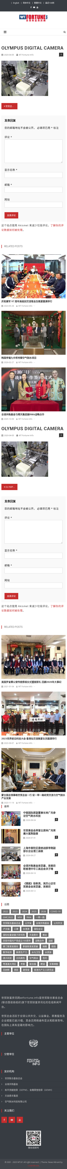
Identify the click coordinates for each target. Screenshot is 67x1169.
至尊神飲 (53, 963)
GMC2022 (8, 917)
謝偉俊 (26, 969)
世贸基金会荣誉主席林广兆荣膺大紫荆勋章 (39, 832)
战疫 (50, 940)
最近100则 (49, 3)
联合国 (32, 963)
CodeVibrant (33, 1165)
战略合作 (39, 940)
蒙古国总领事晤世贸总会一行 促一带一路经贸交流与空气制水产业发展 (33, 797)
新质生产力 (21, 952)
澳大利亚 (7, 957)
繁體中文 (38, 3)
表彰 (16, 969)
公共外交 (58, 923)
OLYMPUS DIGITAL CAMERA (11, 486)
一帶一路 (40, 917)
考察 (23, 963)
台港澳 (26, 928)
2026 (43, 911)
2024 (24, 911)
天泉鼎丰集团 (11, 1095)
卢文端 (6, 928)
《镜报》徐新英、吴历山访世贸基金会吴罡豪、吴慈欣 (39, 885)
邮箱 (8, 184)
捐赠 (45, 946)
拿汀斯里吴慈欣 (10, 946)
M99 (19, 917)
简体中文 (26, 3)
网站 (7, 199)
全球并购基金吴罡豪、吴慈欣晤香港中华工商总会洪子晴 (39, 867)
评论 (8, 137)
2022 (5, 911)
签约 (45, 957)
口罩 (16, 928)
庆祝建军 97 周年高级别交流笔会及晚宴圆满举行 (26, 301)
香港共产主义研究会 (44, 969)
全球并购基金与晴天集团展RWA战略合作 (22, 414)
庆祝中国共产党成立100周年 (17, 940)
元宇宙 (28, 923)
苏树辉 (6, 969)
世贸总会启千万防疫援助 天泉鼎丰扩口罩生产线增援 (11, 106)
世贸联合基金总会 (11, 923)
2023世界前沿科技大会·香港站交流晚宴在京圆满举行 (29, 738)
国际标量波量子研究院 (14, 934)
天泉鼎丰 (33, 934)
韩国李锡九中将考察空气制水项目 (18, 357)
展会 (45, 934)
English (16, 3)
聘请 (43, 963)
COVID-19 (55, 911)
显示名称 (11, 170)
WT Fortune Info (26, 54)
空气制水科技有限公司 (16, 1101)
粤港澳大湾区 (9, 963)
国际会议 (38, 928)
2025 (33, 911)
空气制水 (33, 957)
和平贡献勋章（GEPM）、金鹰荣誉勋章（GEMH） (29, 1089)
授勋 (53, 946)
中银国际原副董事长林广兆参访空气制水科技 (39, 814)
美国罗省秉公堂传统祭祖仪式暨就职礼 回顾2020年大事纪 (31, 682)
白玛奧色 (20, 957)
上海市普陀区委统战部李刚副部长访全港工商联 (39, 850)
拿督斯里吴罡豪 (30, 946)
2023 (14, 911)
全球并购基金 (42, 923)
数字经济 (7, 952)
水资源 (48, 952)
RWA (28, 917)
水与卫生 (36, 952)
